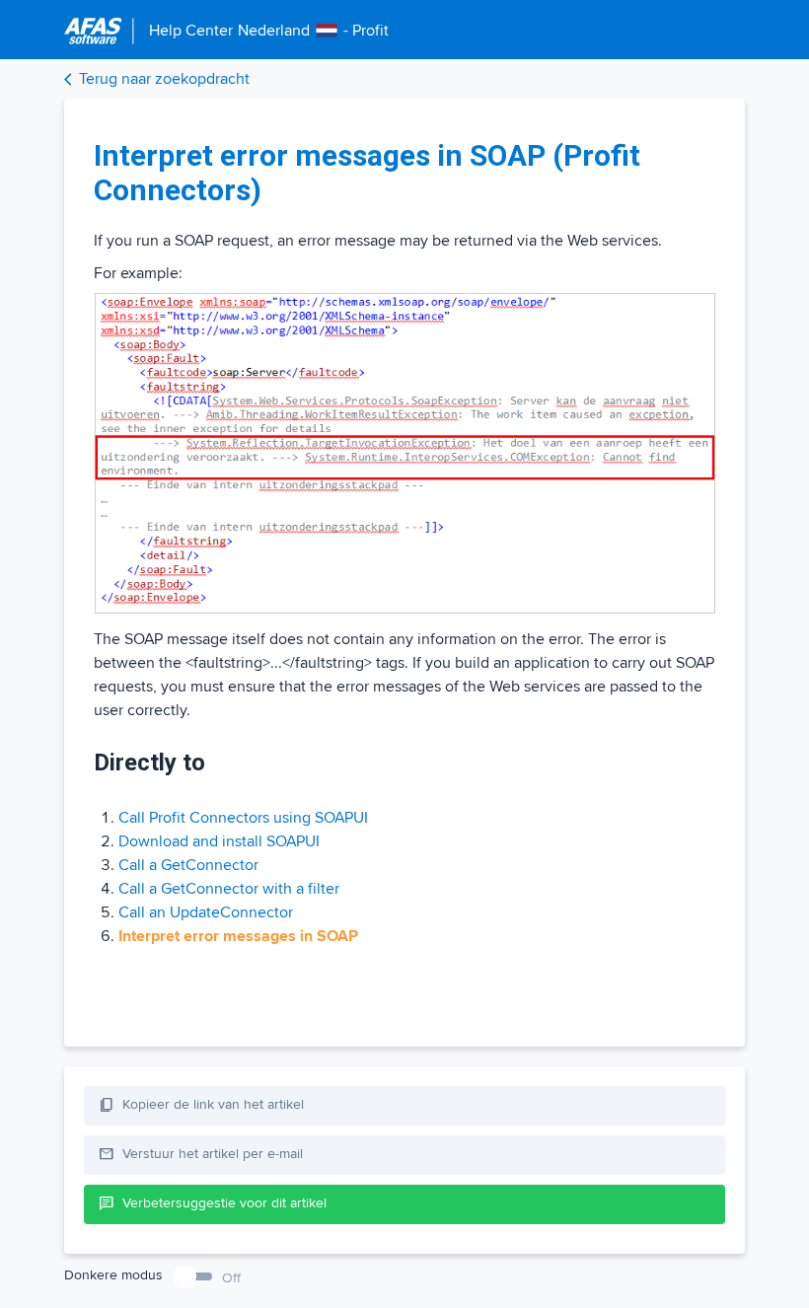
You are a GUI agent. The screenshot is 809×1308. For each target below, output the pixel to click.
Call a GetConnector (188, 865)
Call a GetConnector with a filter (228, 889)
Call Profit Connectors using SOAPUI (243, 818)
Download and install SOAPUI (219, 841)
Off (231, 1278)
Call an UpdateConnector (205, 912)
